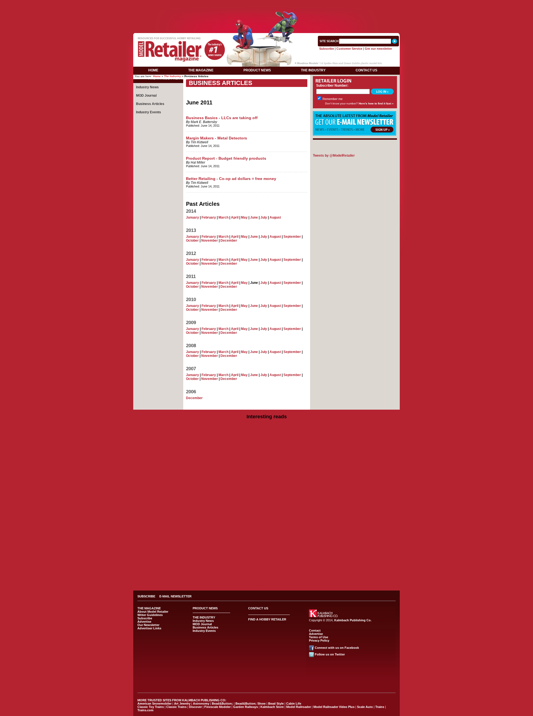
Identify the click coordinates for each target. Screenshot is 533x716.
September (292, 237)
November (209, 240)
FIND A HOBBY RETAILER (169, 78)
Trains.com (145, 710)
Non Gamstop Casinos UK (266, 430)
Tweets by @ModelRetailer (334, 155)
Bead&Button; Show (250, 703)
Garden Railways (245, 707)
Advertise (144, 621)
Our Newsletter (148, 625)
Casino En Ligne (266, 570)
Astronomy (201, 703)
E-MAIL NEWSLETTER (175, 596)
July (263, 217)
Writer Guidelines (150, 615)
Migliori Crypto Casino (266, 558)
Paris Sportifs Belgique (266, 538)
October (192, 240)
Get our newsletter (378, 48)
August (275, 217)
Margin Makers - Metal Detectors (216, 138)
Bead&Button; (222, 703)
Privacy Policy (319, 640)
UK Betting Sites (266, 492)
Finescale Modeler (217, 707)
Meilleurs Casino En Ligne (266, 562)
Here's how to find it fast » (376, 103)
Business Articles (150, 104)
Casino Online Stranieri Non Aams (266, 453)
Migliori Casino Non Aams (266, 527)
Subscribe (326, 48)
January (192, 217)
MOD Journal (146, 95)
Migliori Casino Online (267, 441)
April (234, 217)
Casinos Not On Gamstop (362, 3)
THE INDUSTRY (313, 70)
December (228, 240)
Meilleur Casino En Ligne (266, 496)
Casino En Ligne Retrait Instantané (260, 3)
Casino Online (267, 573)
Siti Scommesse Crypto (266, 546)
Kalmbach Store (272, 707)
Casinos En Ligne (266, 503)
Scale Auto (365, 707)
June (254, 217)
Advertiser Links (149, 628)
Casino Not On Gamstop (171, 3)
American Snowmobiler (154, 703)
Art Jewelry (182, 703)
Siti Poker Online (266, 581)
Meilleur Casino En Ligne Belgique (266, 542)
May (244, 217)
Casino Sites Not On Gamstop (266, 457)
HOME (153, 70)
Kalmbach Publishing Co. (352, 620)
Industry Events (148, 112)
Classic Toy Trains (150, 707)
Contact (315, 630)
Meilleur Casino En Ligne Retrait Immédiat (266, 500)
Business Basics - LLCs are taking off (222, 118)
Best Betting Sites (266, 468)
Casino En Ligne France (266, 554)
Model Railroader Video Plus (334, 707)
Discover (195, 707)
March (223, 217)
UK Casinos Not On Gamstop (267, 480)
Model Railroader (298, 707)
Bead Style (276, 703)
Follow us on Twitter (330, 654)
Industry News (147, 87)
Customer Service (349, 48)
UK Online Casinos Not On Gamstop (266, 445)
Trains (379, 707)
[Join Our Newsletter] (354, 134)
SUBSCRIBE (146, 596)
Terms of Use (318, 637)
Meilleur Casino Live (211, 3)
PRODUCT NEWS (257, 70)
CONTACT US (366, 70)
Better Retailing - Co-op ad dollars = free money (231, 178)
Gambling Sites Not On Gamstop (266, 523)
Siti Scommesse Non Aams (314, 3)
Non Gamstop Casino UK (266, 461)
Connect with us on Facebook (337, 647)
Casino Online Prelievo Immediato (266, 433)
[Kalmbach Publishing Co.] (323, 616)
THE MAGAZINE (200, 70)
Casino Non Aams (266, 519)
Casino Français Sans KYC (266, 577)
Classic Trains (176, 707)
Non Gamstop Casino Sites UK (266, 465)
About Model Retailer (152, 611)
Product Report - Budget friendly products (226, 158)
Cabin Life (293, 703)
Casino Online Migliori (267, 531)
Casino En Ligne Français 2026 (266, 566)
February (209, 217)
